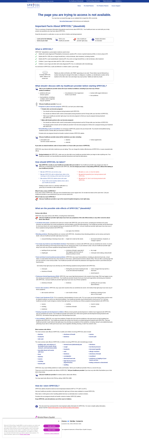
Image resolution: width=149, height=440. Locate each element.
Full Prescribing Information (93, 1)
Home (79, 5)
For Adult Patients (89, 5)
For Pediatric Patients (102, 5)
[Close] (58, 421)
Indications (118, 1)
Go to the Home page (66, 21)
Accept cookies (51, 426)
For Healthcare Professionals (76, 1)
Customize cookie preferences (51, 433)
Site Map (72, 421)
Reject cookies (51, 429)
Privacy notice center (25, 434)
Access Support (116, 5)
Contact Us (79, 421)
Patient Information (107, 1)
